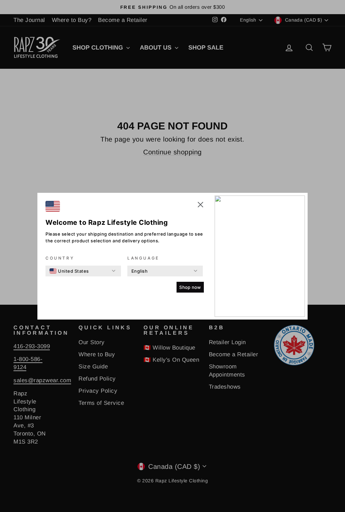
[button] (200, 205)
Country (59, 258)
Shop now (190, 287)
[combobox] (69, 271)
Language (143, 258)
